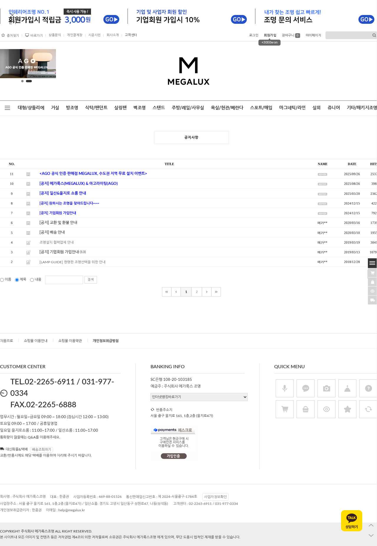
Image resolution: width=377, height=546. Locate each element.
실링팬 (120, 107)
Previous (6, 65)
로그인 (254, 35)
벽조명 (139, 107)
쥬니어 (334, 107)
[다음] (206, 292)
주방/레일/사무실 (188, 107)
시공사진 (94, 35)
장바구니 (290, 35)
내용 (38, 279)
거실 (55, 107)
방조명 (72, 107)
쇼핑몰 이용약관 (70, 341)
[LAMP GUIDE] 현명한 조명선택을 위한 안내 (72, 262)
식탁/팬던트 (96, 107)
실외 (316, 107)
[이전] (176, 292)
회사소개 (113, 35)
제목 (23, 279)
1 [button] (22, 81)
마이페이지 (313, 35)
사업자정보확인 (215, 497)
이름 (8, 279)
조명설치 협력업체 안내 (56, 242)
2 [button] (29, 81)
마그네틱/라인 (292, 107)
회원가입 (270, 35)
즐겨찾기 (13, 35)
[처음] (166, 292)
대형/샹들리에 (31, 107)
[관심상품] (372, 281)
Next (47, 65)
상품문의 (55, 35)
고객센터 (131, 35)
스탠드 (159, 107)
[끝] (216, 292)
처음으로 (6, 341)
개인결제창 (74, 35)
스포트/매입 (261, 107)
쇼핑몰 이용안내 (35, 341)
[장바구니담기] (372, 272)
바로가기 (36, 35)
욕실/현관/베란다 (227, 107)
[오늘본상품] (372, 290)
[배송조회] (372, 300)
